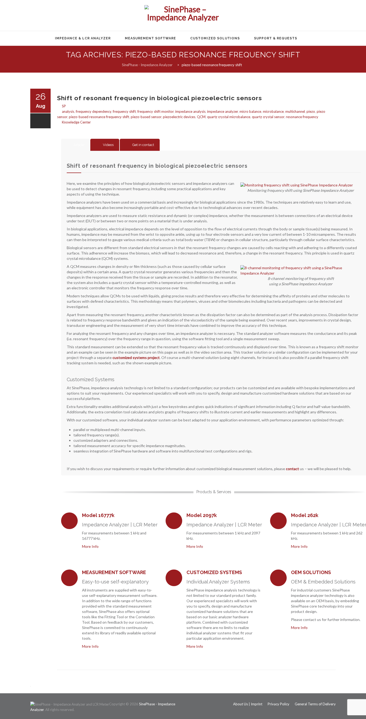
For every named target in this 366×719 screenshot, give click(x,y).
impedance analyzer (222, 111)
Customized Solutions (215, 38)
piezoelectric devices (179, 117)
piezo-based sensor (146, 117)
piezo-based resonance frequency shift (99, 117)
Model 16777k (98, 515)
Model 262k (304, 515)
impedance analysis (190, 111)
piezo (311, 111)
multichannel (295, 111)
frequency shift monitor (155, 111)
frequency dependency (93, 111)
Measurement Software (150, 38)
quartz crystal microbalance (228, 117)
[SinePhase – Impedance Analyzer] (183, 16)
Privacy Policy (278, 704)
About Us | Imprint (247, 704)
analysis (68, 111)
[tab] (75, 145)
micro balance (250, 111)
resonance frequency (302, 117)
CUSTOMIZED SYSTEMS (214, 572)
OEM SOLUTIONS (311, 572)
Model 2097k (201, 515)
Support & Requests (275, 38)
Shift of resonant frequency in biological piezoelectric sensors (159, 98)
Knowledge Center (76, 122)
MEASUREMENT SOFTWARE (114, 572)
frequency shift (124, 111)
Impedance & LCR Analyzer (83, 38)
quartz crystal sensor (268, 117)
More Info (91, 546)
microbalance (273, 111)
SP (64, 106)
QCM (201, 117)
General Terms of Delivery (315, 704)
